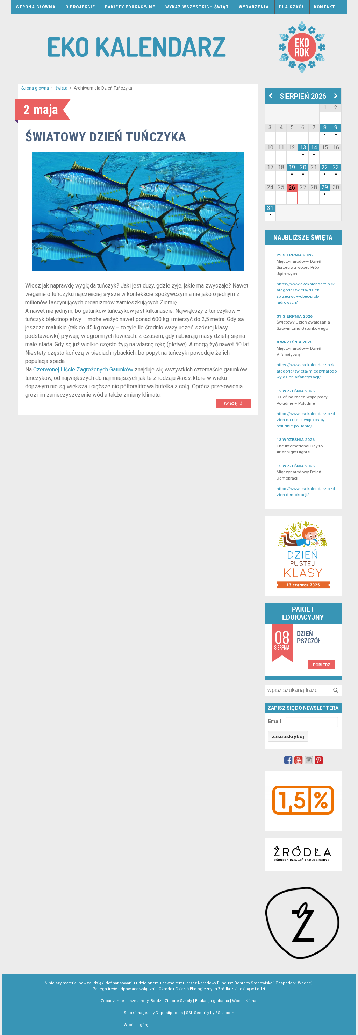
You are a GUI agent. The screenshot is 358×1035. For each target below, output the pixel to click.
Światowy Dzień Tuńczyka (105, 136)
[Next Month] (335, 96)
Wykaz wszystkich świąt (197, 6)
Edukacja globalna (212, 1001)
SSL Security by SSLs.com (210, 1013)
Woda (237, 1001)
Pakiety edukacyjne (130, 6)
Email (274, 721)
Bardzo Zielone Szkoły (171, 1001)
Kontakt (324, 6)
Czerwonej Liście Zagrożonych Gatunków (83, 369)
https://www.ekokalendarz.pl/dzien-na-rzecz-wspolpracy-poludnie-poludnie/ (306, 419)
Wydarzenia (254, 6)
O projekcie (80, 6)
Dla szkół (291, 6)
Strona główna (36, 6)
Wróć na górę (136, 1024)
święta (61, 88)
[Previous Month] (270, 96)
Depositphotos (169, 1013)
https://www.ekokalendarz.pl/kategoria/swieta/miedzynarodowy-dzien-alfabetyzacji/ (307, 371)
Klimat (251, 1001)
